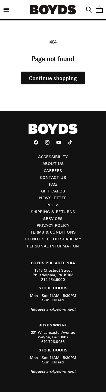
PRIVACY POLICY (53, 225)
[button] (6, 10)
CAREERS (53, 170)
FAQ (53, 184)
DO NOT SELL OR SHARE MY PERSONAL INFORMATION (53, 242)
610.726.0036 (53, 341)
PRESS (53, 205)
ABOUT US (53, 163)
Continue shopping (53, 78)
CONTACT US (53, 177)
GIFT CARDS (53, 191)
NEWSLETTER (53, 197)
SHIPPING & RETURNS (53, 211)
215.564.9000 (53, 279)
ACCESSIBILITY (53, 156)
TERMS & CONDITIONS (53, 232)
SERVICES (53, 218)
